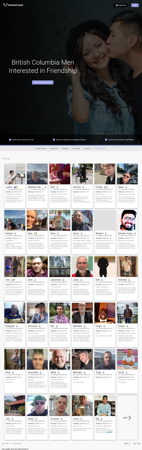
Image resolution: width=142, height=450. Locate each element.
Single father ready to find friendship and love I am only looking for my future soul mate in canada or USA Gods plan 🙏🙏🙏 (37, 431)
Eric (8, 279)
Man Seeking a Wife (57, 379)
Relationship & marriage (126, 240)
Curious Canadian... (34, 240)
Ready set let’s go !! (34, 426)
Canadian (65, 149)
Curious (75, 379)
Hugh (99, 326)
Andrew (55, 418)
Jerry (76, 279)
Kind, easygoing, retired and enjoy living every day (82, 429)
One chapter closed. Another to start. (82, 240)
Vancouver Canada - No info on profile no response (60, 194)
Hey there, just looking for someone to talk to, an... (60, 426)
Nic (52, 326)
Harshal (122, 279)
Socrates (33, 372)
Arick (121, 372)
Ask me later (122, 382)
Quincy (77, 187)
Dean (121, 187)
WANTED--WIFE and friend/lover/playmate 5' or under (15, 333)
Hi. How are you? (56, 287)
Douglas (10, 326)
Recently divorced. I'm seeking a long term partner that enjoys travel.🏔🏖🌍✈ (104, 430)
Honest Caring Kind (102, 287)
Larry (76, 418)
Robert (99, 233)
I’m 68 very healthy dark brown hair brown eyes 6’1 (105, 240)
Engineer (31, 379)
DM (98, 279)
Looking (75, 287)
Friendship (76, 149)
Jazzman (56, 279)
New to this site (10, 379)
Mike (53, 372)
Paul (53, 233)
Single (98, 333)
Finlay (99, 187)
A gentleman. (10, 240)
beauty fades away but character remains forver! (15, 287)
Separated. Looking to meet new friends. (127, 333)
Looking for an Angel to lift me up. (82, 333)
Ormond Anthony (33, 333)
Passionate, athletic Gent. (103, 426)
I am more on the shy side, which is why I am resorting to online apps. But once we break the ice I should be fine (59, 431)
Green (121, 326)
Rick (8, 372)
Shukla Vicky (125, 233)
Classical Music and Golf (13, 194)
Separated (9, 382)
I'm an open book (78, 382)
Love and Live (77, 426)
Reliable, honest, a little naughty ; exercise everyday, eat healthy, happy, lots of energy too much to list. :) (127, 338)
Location (87, 149)
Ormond (32, 326)
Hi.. (74, 194)
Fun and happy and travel (104, 336)
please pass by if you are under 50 (127, 194)
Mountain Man (10, 426)
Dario (76, 233)
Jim (8, 418)
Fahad (9, 233)
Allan (31, 418)
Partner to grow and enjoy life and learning (60, 240)
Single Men (54, 149)
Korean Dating (41, 149)
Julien (9, 187)
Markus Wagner (35, 187)
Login (135, 5)
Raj (97, 418)
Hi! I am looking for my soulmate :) (60, 333)
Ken (53, 187)
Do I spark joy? (100, 194)
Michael (77, 326)
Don (30, 279)
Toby (98, 372)
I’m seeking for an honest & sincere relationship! (127, 379)
